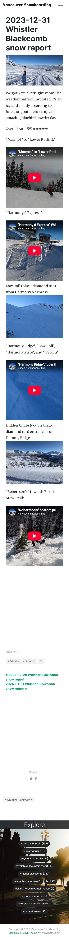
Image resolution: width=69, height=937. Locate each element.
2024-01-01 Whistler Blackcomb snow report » (30, 686)
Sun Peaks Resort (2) (35, 911)
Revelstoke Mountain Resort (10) (34, 866)
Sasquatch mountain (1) (27, 881)
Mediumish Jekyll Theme (23, 932)
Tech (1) (50, 881)
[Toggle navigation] (60, 5)
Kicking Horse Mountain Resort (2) (34, 888)
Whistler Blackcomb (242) (34, 873)
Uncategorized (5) (34, 851)
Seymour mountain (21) (34, 858)
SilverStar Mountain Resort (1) (34, 903)
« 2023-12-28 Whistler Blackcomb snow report (32, 677)
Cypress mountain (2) (34, 896)
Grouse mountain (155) (34, 843)
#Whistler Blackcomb (18, 799)
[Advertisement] (34, 613)
